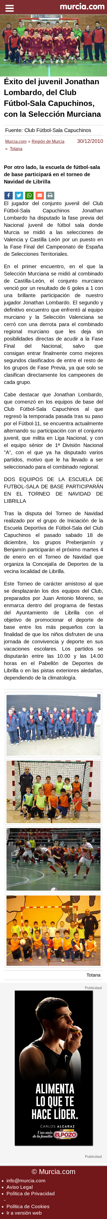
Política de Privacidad (30, 1193)
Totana (93, 975)
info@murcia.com (25, 1180)
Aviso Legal (19, 1187)
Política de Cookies (28, 1206)
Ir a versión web (24, 1213)
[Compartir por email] (40, 196)
